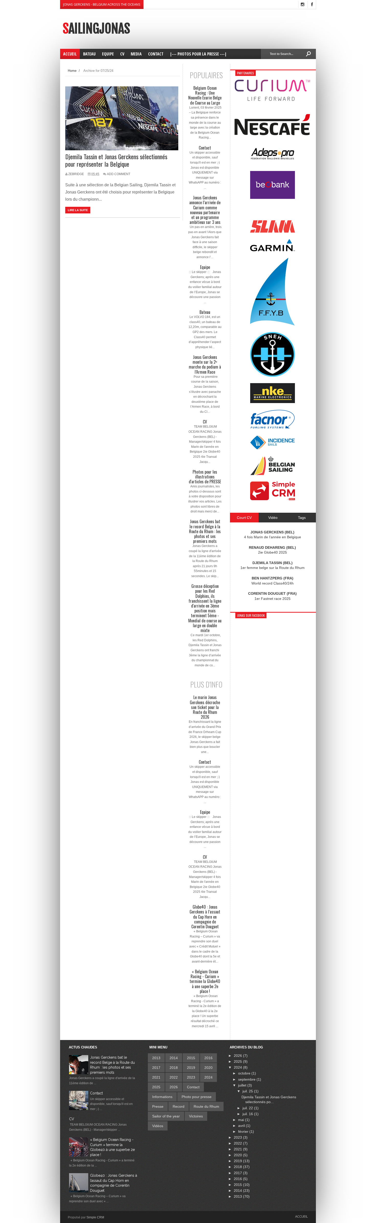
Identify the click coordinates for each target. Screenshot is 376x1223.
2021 (156, 1077)
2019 (191, 1068)
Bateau (205, 312)
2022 (174, 1077)
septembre (247, 1079)
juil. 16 (248, 1114)
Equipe (205, 267)
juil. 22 (248, 1108)
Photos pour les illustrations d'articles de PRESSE (205, 477)
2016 (208, 1058)
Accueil (301, 1216)
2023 (191, 1077)
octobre (244, 1073)
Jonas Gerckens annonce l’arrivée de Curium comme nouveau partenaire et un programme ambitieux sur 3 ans (204, 210)
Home (72, 71)
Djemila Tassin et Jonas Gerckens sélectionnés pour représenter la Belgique (116, 160)
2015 (191, 1058)
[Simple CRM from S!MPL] (272, 499)
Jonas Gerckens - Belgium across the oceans (101, 4)
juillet (242, 1085)
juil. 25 (248, 1091)
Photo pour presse (197, 1097)
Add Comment (118, 174)
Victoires (196, 1116)
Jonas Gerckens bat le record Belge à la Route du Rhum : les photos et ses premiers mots (205, 531)
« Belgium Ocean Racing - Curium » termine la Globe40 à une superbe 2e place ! (205, 981)
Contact (205, 147)
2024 (208, 1077)
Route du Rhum (206, 1106)
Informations (162, 1097)
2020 (208, 1068)
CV (205, 421)
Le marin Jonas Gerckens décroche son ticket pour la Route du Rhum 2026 (205, 707)
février (243, 1131)
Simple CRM (95, 1217)
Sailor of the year (166, 1116)
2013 (156, 1058)
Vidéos (157, 1126)
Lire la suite (78, 210)
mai (241, 1120)
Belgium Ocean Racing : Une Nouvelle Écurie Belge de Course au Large (205, 95)
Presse (157, 1106)
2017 (156, 1068)
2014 (174, 1058)
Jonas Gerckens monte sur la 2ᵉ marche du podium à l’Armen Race (205, 364)
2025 (156, 1087)
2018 (174, 1068)
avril (242, 1126)
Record (178, 1106)
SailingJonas (96, 29)
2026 (174, 1087)
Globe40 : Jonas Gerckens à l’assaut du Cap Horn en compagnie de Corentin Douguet (205, 917)
